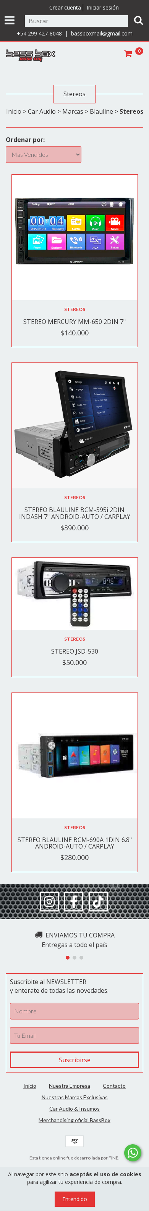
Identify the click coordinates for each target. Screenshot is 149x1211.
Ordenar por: (25, 139)
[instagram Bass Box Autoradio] (49, 901)
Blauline (101, 111)
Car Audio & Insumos (74, 1108)
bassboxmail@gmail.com (102, 33)
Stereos (74, 309)
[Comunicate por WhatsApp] (132, 1152)
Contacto (114, 1085)
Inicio (13, 111)
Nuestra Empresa (69, 1085)
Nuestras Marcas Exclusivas (75, 1097)
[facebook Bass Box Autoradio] (73, 901)
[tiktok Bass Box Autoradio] (98, 901)
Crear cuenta (65, 7)
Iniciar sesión (103, 7)
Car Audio (42, 111)
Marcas (72, 111)
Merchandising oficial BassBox (74, 1120)
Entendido (74, 1199)
